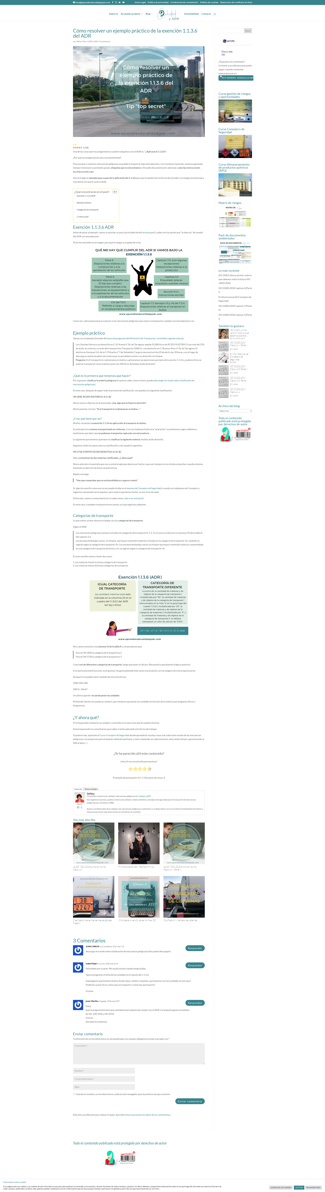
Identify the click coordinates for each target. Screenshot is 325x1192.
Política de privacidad (158, 2)
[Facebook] (78, 807)
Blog (148, 14)
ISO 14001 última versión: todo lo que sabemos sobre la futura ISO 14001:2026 (235, 279)
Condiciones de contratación (184, 2)
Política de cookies (209, 2)
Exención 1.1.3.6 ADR (86, 196)
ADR (95, 41)
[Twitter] (81, 807)
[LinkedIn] (119, 2)
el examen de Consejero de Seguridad (143, 488)
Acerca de (78, 789)
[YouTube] (123, 2)
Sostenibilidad (191, 14)
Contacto (206, 14)
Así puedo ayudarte (130, 14)
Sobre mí (113, 14)
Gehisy (79, 41)
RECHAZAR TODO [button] (313, 1188)
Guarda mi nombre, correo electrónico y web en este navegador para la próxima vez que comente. (123, 1094)
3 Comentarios (104, 41)
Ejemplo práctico (84, 202)
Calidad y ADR (144, 796)
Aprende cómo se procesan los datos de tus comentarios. (143, 1114)
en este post (149, 232)
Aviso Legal (140, 2)
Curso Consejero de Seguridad (114, 735)
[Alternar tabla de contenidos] (113, 192)
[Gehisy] (80, 800)
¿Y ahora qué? (83, 216)
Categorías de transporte (88, 209)
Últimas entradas (91, 789)
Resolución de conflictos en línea (236, 2)
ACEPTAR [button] (299, 1188)
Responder (195, 948)
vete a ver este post (133, 498)
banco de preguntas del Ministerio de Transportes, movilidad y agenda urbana (145, 338)
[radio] (130, 769)
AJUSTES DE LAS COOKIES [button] (281, 1188)
